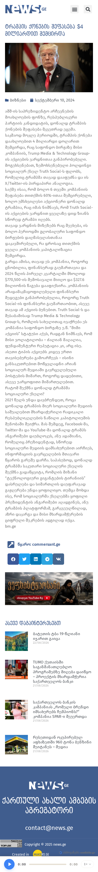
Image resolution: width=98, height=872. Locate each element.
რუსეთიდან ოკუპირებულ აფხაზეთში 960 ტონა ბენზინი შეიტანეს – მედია (62, 742)
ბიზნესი (18, 100)
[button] (74, 9)
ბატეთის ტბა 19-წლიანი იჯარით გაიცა (56, 636)
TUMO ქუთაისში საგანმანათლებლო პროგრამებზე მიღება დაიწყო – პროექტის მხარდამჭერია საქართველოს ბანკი (62, 672)
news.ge (59, 844)
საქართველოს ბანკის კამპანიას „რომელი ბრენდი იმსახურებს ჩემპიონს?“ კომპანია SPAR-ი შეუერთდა (61, 709)
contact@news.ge (49, 827)
